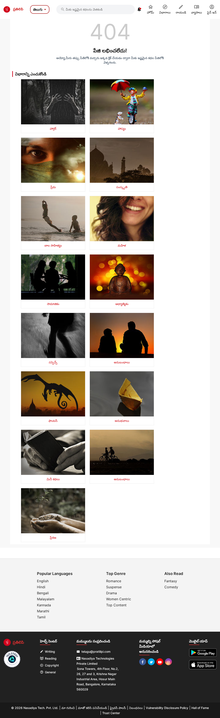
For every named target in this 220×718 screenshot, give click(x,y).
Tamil (41, 617)
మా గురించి (68, 708)
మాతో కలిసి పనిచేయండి (92, 708)
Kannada (44, 605)
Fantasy (170, 581)
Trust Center (111, 713)
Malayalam (45, 599)
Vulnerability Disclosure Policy (167, 708)
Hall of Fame (200, 708)
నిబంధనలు (136, 708)
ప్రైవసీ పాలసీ (118, 708)
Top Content (116, 605)
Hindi (41, 587)
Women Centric (118, 599)
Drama (111, 593)
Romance (113, 581)
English (43, 581)
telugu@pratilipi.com (95, 651)
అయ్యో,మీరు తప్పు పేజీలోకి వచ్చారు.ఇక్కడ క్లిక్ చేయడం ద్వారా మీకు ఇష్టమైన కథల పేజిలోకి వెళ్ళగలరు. (110, 60)
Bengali (43, 593)
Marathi (43, 611)
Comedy (171, 587)
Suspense (114, 587)
